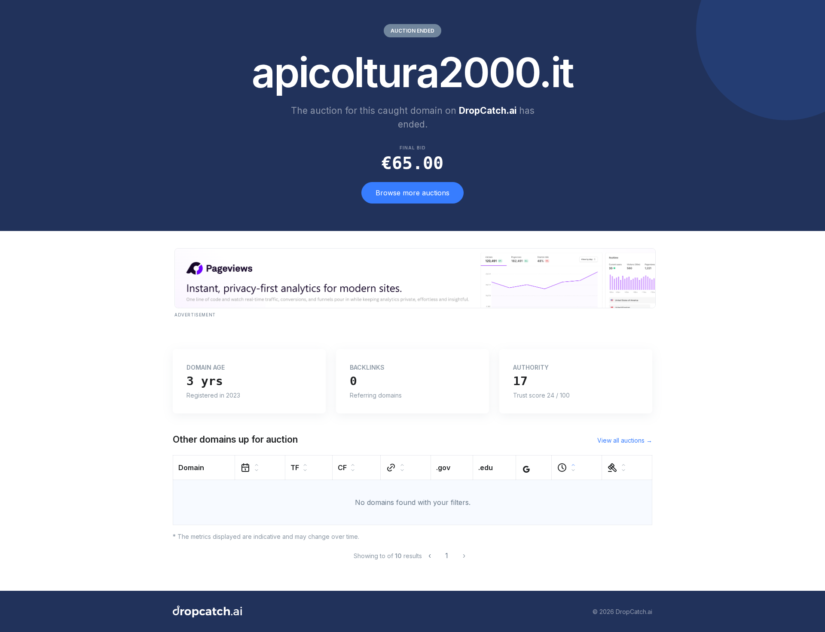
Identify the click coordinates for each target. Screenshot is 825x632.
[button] (204, 468)
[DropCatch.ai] (207, 611)
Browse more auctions (412, 192)
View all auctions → (624, 440)
